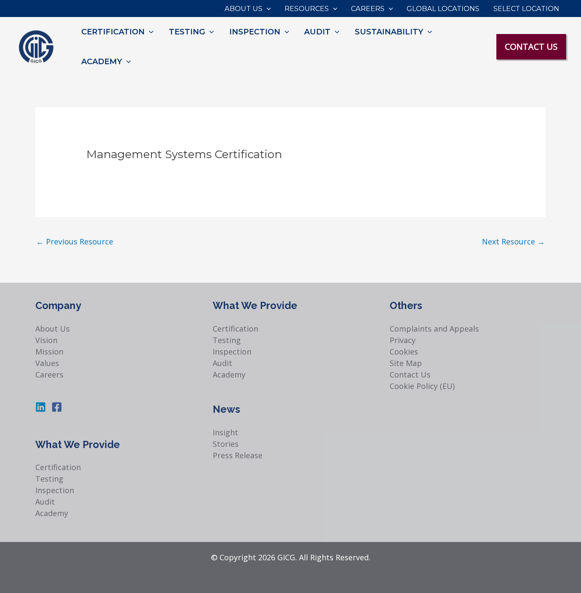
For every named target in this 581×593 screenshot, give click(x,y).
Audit (45, 502)
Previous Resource (74, 241)
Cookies (404, 351)
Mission (49, 351)
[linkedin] (42, 407)
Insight (225, 432)
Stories (226, 444)
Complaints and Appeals (434, 328)
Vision (46, 340)
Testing (49, 479)
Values (47, 363)
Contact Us (410, 374)
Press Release (237, 455)
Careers (49, 374)
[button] (266, 8)
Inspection (54, 490)
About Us (52, 328)
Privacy (403, 340)
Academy (51, 513)
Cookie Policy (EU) (422, 386)
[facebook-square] (58, 407)
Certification (58, 467)
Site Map (406, 363)
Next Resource (513, 241)
